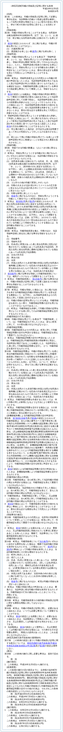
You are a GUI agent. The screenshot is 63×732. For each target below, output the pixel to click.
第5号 (9, 549)
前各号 (14, 196)
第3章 (42, 646)
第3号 (50, 547)
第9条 (34, 418)
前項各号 (12, 273)
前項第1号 (20, 201)
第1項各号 (37, 279)
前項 (10, 43)
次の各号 (44, 541)
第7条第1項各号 (20, 418)
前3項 (10, 504)
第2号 (32, 201)
